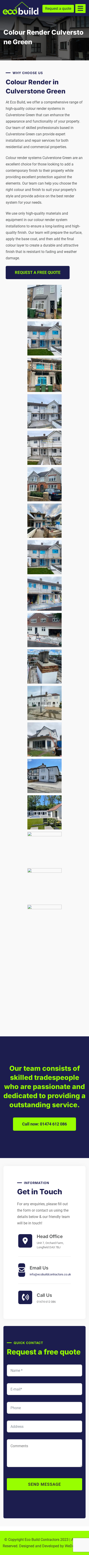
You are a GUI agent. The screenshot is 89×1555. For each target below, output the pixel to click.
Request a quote (58, 8)
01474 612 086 (46, 1301)
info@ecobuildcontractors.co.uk (50, 1274)
